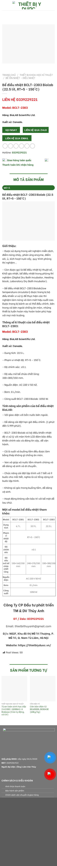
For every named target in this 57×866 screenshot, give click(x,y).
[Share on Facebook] (10, 145)
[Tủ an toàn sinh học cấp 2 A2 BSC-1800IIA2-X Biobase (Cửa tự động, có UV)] (14, 688)
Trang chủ (9, 74)
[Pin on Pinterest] (26, 145)
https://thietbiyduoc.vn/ (34, 645)
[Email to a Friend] (21, 145)
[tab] (28, 187)
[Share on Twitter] (16, 145)
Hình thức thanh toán (15, 786)
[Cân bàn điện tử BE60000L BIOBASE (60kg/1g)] (42, 688)
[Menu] (4, 5)
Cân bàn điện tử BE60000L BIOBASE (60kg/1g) (39, 709)
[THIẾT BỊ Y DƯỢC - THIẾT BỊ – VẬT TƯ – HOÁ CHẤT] (29, 5)
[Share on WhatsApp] (5, 145)
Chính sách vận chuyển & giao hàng (22, 794)
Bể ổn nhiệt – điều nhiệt (20, 77)
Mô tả (7, 187)
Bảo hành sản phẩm (14, 790)
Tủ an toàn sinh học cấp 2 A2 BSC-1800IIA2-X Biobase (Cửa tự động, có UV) (14, 710)
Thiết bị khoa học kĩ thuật (36, 74)
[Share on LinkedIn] (32, 145)
